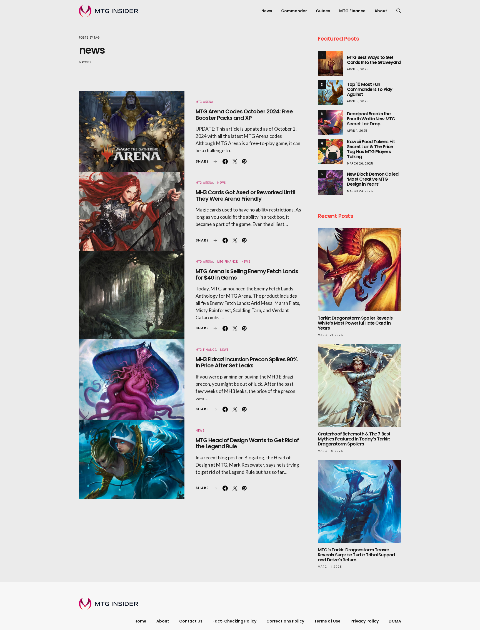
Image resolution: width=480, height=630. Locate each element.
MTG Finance (352, 11)
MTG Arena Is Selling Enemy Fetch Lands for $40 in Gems (247, 274)
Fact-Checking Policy (234, 621)
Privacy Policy (365, 621)
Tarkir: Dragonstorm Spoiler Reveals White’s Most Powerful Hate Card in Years (355, 323)
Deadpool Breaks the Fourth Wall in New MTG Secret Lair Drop (371, 119)
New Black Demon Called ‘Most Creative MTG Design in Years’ (372, 179)
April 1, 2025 (357, 131)
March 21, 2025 (330, 335)
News (266, 11)
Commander (294, 11)
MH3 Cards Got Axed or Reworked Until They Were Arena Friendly (245, 195)
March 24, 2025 (360, 191)
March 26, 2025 (360, 163)
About (380, 11)
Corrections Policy (285, 621)
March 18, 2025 (330, 451)
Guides (323, 11)
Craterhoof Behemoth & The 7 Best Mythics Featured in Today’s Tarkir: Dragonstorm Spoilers (354, 439)
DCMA (395, 621)
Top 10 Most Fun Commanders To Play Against (369, 89)
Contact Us (190, 621)
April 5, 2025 (358, 69)
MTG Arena (204, 102)
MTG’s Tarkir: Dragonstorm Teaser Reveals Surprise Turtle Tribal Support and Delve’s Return (357, 555)
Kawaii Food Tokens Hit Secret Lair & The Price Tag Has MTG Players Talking (371, 149)
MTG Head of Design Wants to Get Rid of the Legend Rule (247, 443)
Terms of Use (327, 621)
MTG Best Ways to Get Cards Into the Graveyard (374, 60)
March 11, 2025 (330, 567)
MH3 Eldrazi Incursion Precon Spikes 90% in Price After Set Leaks (247, 362)
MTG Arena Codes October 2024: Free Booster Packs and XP (244, 115)
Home (140, 621)
